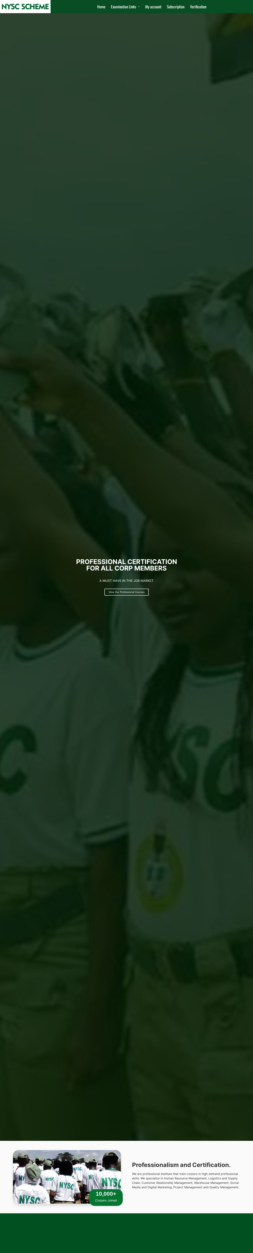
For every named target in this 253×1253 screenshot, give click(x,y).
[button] (125, 6)
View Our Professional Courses (127, 592)
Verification (198, 6)
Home (101, 6)
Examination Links (123, 6)
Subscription (175, 6)
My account (153, 6)
